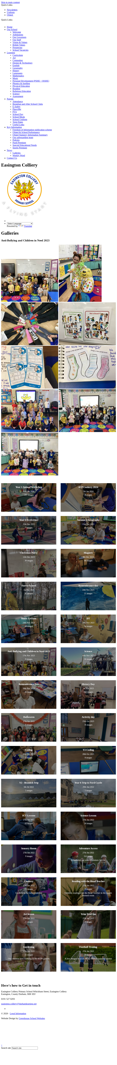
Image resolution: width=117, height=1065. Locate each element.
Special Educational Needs (25, 145)
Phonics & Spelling (21, 83)
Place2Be (17, 109)
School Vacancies (20, 50)
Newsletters (12, 10)
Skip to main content (10, 2)
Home (9, 27)
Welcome (17, 32)
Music (15, 78)
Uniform (11, 12)
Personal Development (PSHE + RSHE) (31, 81)
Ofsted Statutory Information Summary (30, 135)
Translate (28, 226)
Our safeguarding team (23, 137)
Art (14, 58)
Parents (10, 99)
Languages (17, 73)
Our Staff (17, 40)
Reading (16, 88)
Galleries (17, 153)
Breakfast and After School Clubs (28, 104)
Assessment (18, 96)
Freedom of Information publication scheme (32, 130)
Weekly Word (19, 155)
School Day (18, 114)
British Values (19, 45)
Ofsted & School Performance (26, 132)
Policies (16, 140)
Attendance (18, 101)
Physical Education (21, 86)
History (16, 70)
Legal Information (18, 1013)
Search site (6, 1048)
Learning (11, 52)
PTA (15, 112)
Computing (18, 60)
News (9, 150)
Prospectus (17, 47)
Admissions (18, 34)
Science (16, 94)
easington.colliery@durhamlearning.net (19, 1004)
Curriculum (18, 55)
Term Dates (18, 122)
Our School (12, 29)
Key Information (14, 127)
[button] (13, 20)
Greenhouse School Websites (32, 1018)
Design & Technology (23, 63)
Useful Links (18, 124)
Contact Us (12, 158)
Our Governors (19, 37)
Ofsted (10, 15)
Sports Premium (20, 148)
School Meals (19, 117)
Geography (18, 68)
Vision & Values (20, 42)
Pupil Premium (19, 142)
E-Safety (16, 106)
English (16, 65)
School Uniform (20, 119)
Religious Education (22, 91)
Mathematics (18, 76)
